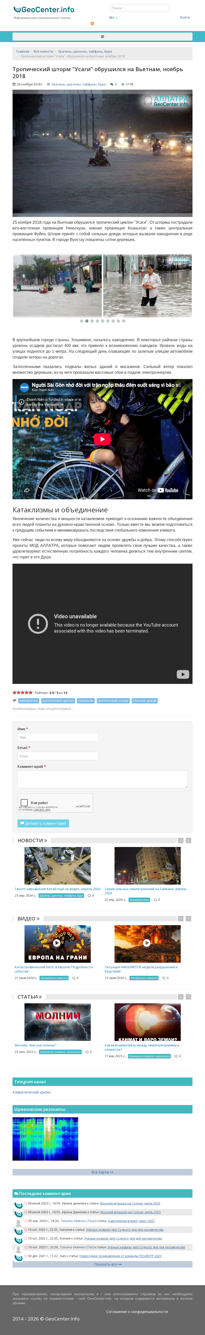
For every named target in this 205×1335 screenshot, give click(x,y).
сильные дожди (144, 700)
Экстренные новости (54, 978)
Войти (185, 17)
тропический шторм (113, 700)
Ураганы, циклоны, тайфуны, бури (79, 84)
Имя (23, 728)
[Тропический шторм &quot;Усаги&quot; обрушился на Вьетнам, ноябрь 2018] (57, 286)
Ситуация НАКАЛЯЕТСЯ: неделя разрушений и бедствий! (141, 969)
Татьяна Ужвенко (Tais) (77, 1221)
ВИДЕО (27, 918)
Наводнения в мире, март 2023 (131, 1221)
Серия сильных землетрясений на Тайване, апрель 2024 (146, 891)
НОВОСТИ (31, 840)
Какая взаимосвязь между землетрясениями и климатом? (142, 1047)
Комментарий (32, 766)
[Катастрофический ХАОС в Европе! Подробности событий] (57, 943)
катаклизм (86, 700)
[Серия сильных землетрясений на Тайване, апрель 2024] (147, 865)
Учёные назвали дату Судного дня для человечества (125, 1230)
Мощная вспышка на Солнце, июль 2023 (130, 1203)
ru (112, 17)
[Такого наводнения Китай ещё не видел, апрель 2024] (57, 865)
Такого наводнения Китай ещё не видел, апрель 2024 (57, 889)
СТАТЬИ (28, 996)
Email (24, 747)
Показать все (106, 1264)
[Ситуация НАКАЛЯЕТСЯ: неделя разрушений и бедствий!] (147, 943)
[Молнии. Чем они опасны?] (57, 1021)
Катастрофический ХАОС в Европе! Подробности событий (54, 969)
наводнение (29, 700)
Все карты (101, 1172)
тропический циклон (58, 700)
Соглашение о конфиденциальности (137, 1311)
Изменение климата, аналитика (60, 1052)
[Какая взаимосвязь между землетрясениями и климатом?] (147, 1021)
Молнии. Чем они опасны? (35, 1045)
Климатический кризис (31, 1092)
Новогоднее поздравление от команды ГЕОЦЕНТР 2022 (121, 1256)
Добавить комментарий (45, 823)
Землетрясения (139, 900)
